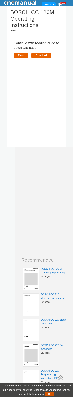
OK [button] (49, 394)
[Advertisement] (36, 97)
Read (21, 55)
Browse (47, 4)
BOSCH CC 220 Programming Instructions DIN (50, 374)
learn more (38, 394)
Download (41, 55)
